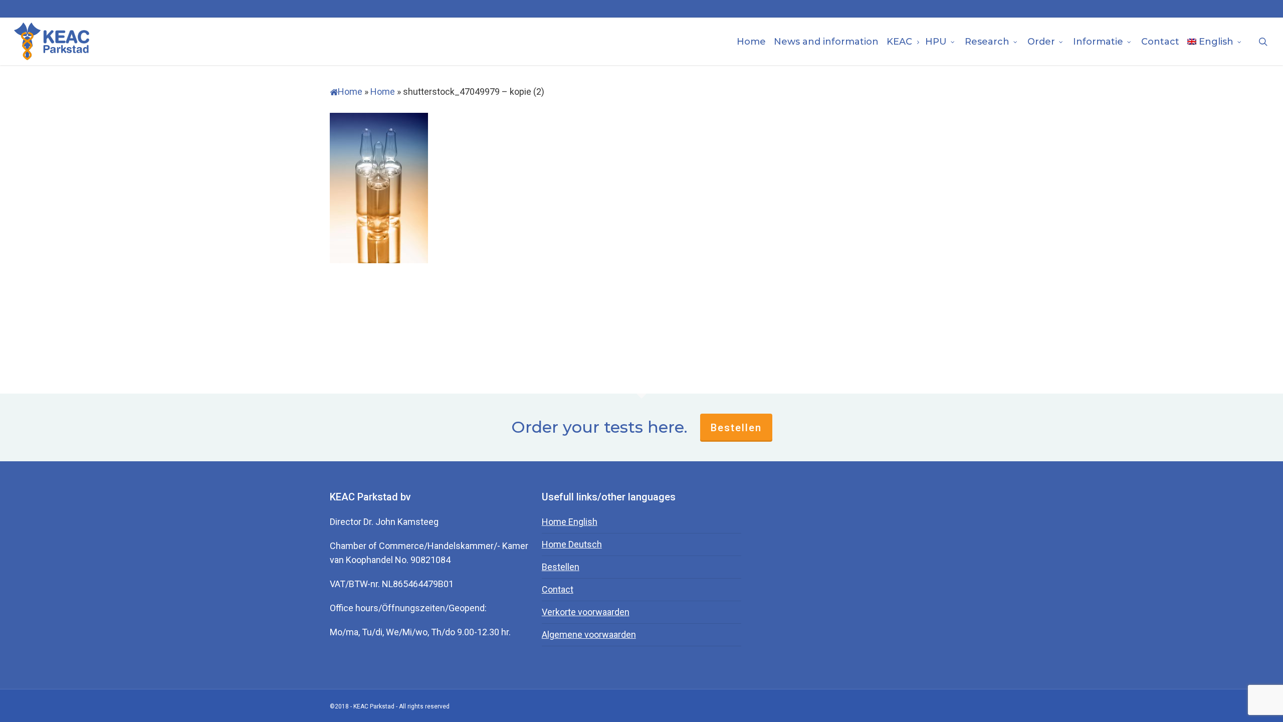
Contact (557, 589)
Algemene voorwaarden (589, 634)
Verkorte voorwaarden (585, 612)
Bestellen (736, 428)
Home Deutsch (572, 544)
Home (350, 91)
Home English (569, 521)
